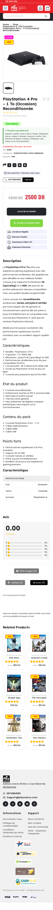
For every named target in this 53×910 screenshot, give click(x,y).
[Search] (46, 16)
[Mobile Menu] (5, 8)
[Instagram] (34, 804)
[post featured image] (14, 643)
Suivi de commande (38, 826)
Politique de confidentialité (10, 824)
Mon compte (34, 823)
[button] (26, 222)
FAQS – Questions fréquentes (37, 832)
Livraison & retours (12, 836)
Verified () (16, 582)
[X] (12, 804)
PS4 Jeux (19, 655)
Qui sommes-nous (12, 819)
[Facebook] (5, 804)
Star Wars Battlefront (14, 659)
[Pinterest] (20, 804)
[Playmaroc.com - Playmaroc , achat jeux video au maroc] (18, 8)
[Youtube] (27, 804)
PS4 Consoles (36, 153)
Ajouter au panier (26, 211)
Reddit (25, 165)
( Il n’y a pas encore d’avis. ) (15, 116)
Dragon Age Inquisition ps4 (14, 699)
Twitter (14, 165)
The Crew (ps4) (39, 697)
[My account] (40, 8)
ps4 (13, 156)
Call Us (28, 179)
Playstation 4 (21, 153)
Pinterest (20, 165)
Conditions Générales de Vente (13, 831)
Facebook (9, 165)
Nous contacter (36, 819)
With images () (28, 570)
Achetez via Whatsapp (28, 223)
